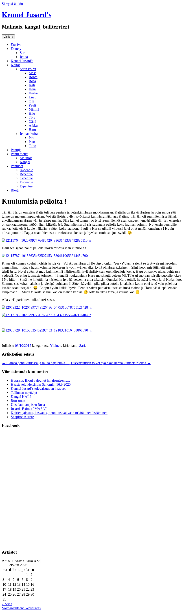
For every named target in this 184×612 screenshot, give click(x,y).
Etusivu (16, 45)
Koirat (15, 65)
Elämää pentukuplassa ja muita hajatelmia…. (36, 363)
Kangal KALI (21, 396)
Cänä (32, 121)
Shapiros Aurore (22, 417)
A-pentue (26, 170)
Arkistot (7, 561)
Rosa (32, 81)
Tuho (32, 146)
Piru (32, 138)
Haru (32, 129)
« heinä (7, 604)
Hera (32, 89)
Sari (22, 53)
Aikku (33, 125)
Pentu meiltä (19, 154)
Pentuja (16, 150)
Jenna (24, 57)
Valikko (8, 36)
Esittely (16, 49)
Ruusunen (18, 401)
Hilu (32, 113)
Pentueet (17, 166)
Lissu (32, 97)
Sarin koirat (28, 69)
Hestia (33, 93)
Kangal (25, 162)
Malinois (26, 158)
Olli (31, 101)
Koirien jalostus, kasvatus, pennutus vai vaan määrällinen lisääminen (59, 413)
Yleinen (55, 345)
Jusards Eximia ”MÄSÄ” (29, 409)
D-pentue (26, 182)
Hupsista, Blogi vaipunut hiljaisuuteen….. (40, 380)
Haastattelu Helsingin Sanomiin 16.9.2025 (41, 384)
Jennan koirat (29, 134)
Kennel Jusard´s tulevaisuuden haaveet (38, 388)
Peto (32, 142)
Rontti (33, 77)
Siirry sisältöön (12, 4)
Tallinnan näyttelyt (24, 392)
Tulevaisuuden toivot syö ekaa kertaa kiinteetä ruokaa (110, 363)
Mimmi (34, 109)
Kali (32, 85)
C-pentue (26, 178)
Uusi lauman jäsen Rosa (28, 405)
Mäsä (32, 73)
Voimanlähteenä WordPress (21, 608)
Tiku (32, 117)
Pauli (32, 105)
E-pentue (26, 186)
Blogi (15, 190)
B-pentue (26, 174)
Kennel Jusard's (26, 15)
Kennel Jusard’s (22, 61)
